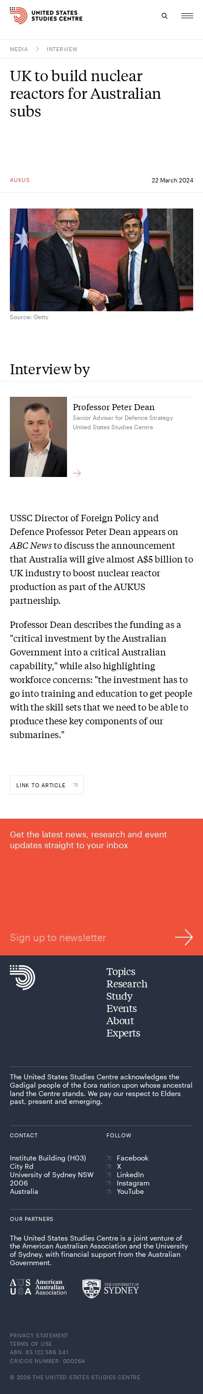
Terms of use (31, 1343)
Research (126, 983)
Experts (123, 1032)
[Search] (164, 16)
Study (119, 995)
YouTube (130, 1191)
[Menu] (187, 16)
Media (19, 49)
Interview (62, 49)
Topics (120, 971)
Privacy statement (39, 1335)
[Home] (15, 15)
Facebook (132, 1158)
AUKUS (20, 180)
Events (121, 1007)
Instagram (133, 1183)
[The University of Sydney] (110, 1289)
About (120, 1020)
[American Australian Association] (38, 1287)
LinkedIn (130, 1175)
